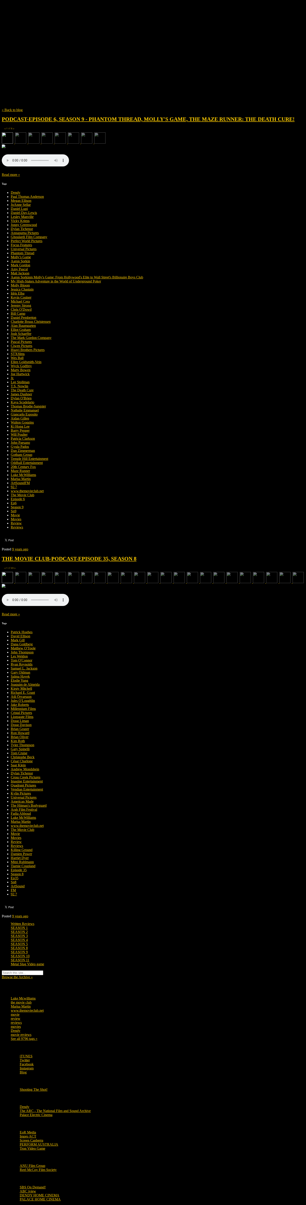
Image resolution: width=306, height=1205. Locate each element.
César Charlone (22, 761)
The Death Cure (22, 390)
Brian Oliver (19, 737)
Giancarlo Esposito (24, 414)
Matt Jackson (20, 273)
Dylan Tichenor (22, 229)
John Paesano (20, 442)
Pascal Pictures (21, 342)
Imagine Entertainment (27, 781)
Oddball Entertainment (27, 463)
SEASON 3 (19, 936)
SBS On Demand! (33, 1187)
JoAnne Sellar (21, 205)
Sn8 (13, 882)
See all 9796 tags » (24, 1039)
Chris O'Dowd (21, 309)
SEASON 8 (19, 948)
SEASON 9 (19, 952)
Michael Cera (20, 301)
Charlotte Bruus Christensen (31, 321)
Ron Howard (20, 733)
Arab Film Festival (24, 809)
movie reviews (21, 1035)
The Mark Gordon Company (31, 338)
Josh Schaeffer (21, 334)
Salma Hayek (20, 676)
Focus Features (21, 245)
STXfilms (18, 354)
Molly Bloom (20, 285)
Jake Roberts (20, 705)
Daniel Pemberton (23, 317)
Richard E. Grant (23, 692)
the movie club (21, 1002)
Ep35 (14, 878)
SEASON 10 (20, 956)
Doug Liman (20, 721)
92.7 (14, 487)
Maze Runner (20, 471)
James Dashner (21, 394)
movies (16, 1026)
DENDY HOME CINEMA (39, 1195)
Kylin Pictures (21, 793)
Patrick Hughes (21, 632)
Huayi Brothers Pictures (28, 350)
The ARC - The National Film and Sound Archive (55, 1111)
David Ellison (20, 636)
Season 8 (17, 874)
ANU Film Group (32, 1166)
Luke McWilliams (23, 475)
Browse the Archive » (17, 977)
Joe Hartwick (20, 374)
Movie (15, 515)
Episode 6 (18, 499)
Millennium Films (23, 709)
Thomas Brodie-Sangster (28, 406)
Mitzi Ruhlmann (22, 862)
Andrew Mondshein (25, 769)
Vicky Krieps (20, 221)
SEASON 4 (19, 940)
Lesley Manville (22, 217)
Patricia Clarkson (23, 438)
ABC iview (28, 1191)
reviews (16, 1022)
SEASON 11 (20, 960)
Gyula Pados (20, 446)
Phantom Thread (22, 253)
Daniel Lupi (19, 209)
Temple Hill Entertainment (29, 459)
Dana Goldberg (22, 644)
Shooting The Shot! (33, 1089)
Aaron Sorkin (20, 261)
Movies (16, 519)
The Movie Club (82, 47)
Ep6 (14, 503)
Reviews (17, 527)
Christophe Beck (22, 757)
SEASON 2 (19, 932)
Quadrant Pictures (23, 785)
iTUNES (26, 1056)
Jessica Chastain (22, 289)
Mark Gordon (20, 265)
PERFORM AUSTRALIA (39, 1144)
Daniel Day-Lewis (24, 213)
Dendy (15, 192)
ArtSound (18, 886)
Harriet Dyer (20, 858)
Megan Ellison (21, 201)
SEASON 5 (19, 944)
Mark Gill (18, 640)
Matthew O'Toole (23, 648)
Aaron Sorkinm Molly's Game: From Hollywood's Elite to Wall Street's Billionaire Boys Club (77, 277)
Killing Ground (21, 850)
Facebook (27, 1064)
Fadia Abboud (21, 813)
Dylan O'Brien (21, 398)
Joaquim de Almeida (25, 684)
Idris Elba (17, 293)
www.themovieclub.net (27, 491)
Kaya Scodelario (22, 402)
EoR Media (28, 1132)
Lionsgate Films (22, 717)
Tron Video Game (32, 1148)
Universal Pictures (24, 249)
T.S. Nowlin (19, 386)
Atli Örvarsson (21, 696)
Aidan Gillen (20, 418)
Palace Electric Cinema (36, 1115)
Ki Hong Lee (20, 426)
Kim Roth (18, 741)
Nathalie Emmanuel (25, 410)
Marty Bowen (20, 370)
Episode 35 (19, 870)
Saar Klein (18, 765)
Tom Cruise (19, 753)
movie (15, 1014)
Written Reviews (22, 924)
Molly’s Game (21, 257)
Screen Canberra (31, 1140)
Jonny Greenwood (24, 225)
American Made (22, 801)
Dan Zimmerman (23, 451)
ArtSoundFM (20, 483)
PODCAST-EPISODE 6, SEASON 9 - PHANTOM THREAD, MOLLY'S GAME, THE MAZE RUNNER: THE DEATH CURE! (148, 119)
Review (16, 523)
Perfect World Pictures (26, 241)
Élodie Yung (19, 680)
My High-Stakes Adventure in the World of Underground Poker (56, 281)
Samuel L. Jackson (24, 668)
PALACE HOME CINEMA (40, 1199)
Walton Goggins (22, 422)
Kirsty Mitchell (21, 688)
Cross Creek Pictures (25, 777)
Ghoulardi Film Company (29, 237)
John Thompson (22, 652)
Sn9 (13, 511)
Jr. (12, 378)
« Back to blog (12, 110)
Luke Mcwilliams (23, 998)
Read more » (11, 175)
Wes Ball (17, 358)
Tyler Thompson (22, 745)
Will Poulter (19, 434)
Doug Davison (21, 725)
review (15, 1018)
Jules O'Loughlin (23, 701)
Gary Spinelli (20, 749)
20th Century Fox (23, 467)
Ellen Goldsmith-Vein (26, 362)
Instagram (27, 1068)
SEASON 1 (19, 928)
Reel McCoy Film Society (38, 1170)
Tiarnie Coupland (23, 866)
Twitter (25, 1060)
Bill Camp (18, 313)
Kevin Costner (21, 297)
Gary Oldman (20, 672)
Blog (23, 1072)
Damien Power (21, 854)
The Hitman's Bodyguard (29, 805)
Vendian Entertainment (27, 789)
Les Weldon (19, 656)
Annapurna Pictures (25, 233)
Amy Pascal (19, 269)
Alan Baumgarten (23, 326)
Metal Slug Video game (27, 964)
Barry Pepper (20, 430)
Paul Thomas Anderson (27, 196)
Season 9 (17, 507)
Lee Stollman (20, 382)
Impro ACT (28, 1136)
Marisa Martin (21, 479)
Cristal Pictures (21, 713)
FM (13, 890)
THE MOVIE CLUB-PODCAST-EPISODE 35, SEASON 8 (69, 559)
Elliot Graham (21, 330)
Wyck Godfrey (21, 366)
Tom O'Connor (21, 660)
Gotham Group (21, 455)
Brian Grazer (20, 729)
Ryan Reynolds (21, 664)
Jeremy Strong (21, 305)
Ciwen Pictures (21, 346)
